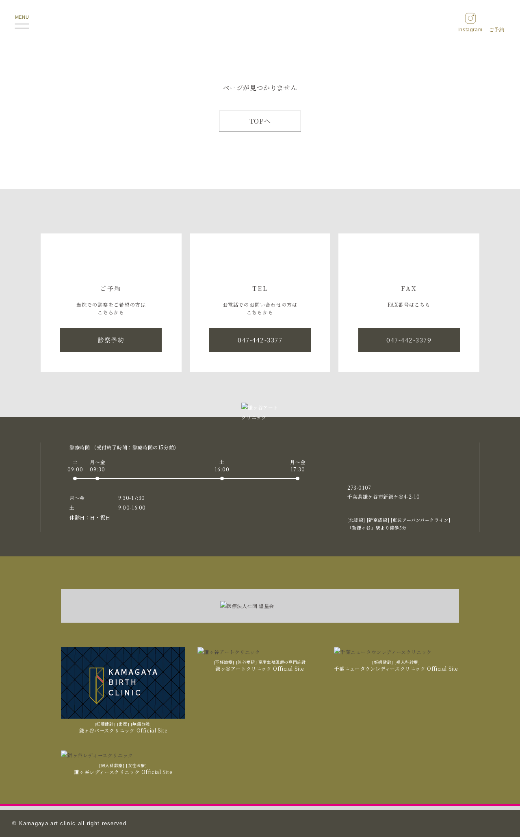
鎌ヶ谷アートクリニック (260, 23)
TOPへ (260, 121)
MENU (22, 17)
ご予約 (497, 30)
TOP (497, 815)
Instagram (470, 30)
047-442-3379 (408, 340)
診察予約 (111, 340)
